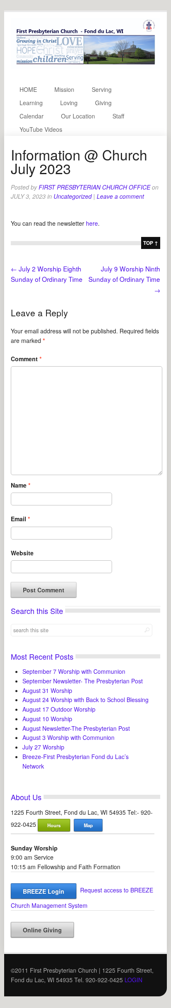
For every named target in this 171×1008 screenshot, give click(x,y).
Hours (54, 825)
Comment (26, 359)
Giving (103, 103)
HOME (28, 89)
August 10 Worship (47, 719)
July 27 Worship (43, 747)
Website (22, 553)
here (92, 223)
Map (88, 825)
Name (20, 485)
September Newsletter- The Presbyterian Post (82, 681)
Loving (69, 103)
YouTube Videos (41, 129)
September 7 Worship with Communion (73, 671)
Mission (64, 89)
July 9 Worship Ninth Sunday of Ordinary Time (124, 279)
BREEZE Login (43, 891)
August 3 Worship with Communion (68, 737)
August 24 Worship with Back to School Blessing (85, 699)
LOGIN (133, 980)
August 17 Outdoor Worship (58, 709)
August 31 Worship (47, 690)
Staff (118, 116)
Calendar (32, 116)
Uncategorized (73, 196)
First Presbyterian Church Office (94, 187)
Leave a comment (120, 196)
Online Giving (42, 930)
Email (20, 519)
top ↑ (150, 242)
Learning (31, 103)
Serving (102, 89)
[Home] (86, 66)
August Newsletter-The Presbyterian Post (76, 728)
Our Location (78, 116)
